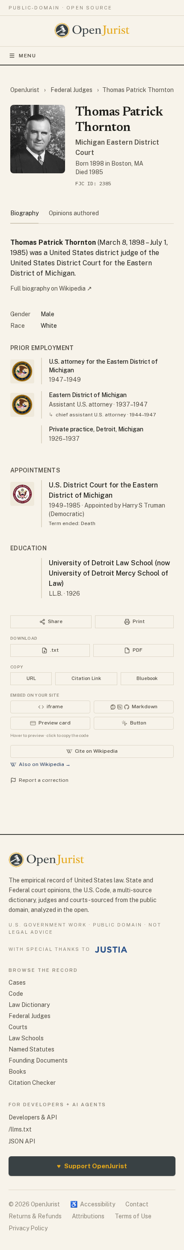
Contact (136, 1204)
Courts (18, 1027)
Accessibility (92, 1204)
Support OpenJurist (92, 1166)
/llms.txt (20, 1129)
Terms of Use (133, 1216)
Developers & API (33, 1117)
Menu (27, 56)
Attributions (88, 1216)
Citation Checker (32, 1082)
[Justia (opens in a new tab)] (111, 949)
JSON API (22, 1141)
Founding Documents (38, 1060)
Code (16, 993)
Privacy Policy (28, 1228)
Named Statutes (31, 1049)
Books (17, 1071)
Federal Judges (71, 89)
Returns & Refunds (35, 1216)
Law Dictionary (29, 1004)
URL (31, 678)
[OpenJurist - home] (92, 30)
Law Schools (26, 1038)
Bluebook (147, 678)
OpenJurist (25, 89)
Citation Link (86, 678)
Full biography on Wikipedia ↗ (51, 288)
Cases (17, 982)
